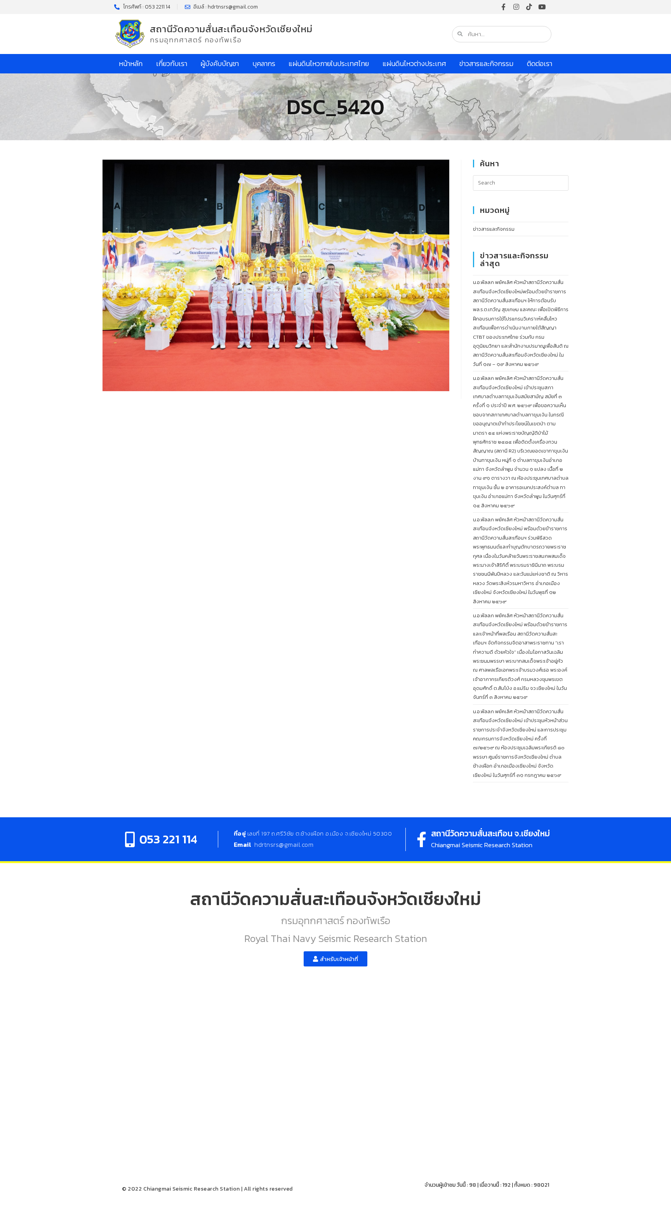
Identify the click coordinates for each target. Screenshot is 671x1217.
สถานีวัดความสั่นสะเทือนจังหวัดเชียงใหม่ (231, 29)
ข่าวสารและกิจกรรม (486, 63)
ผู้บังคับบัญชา (219, 63)
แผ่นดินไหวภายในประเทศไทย (329, 63)
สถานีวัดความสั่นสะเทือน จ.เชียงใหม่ (490, 833)
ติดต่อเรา (539, 63)
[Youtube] (542, 6)
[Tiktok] (529, 6)
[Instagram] (516, 6)
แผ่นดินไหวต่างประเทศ (414, 63)
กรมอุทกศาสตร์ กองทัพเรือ (196, 40)
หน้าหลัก (131, 63)
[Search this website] (520, 182)
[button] (335, 958)
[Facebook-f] (503, 6)
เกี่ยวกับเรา (171, 63)
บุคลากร (263, 63)
